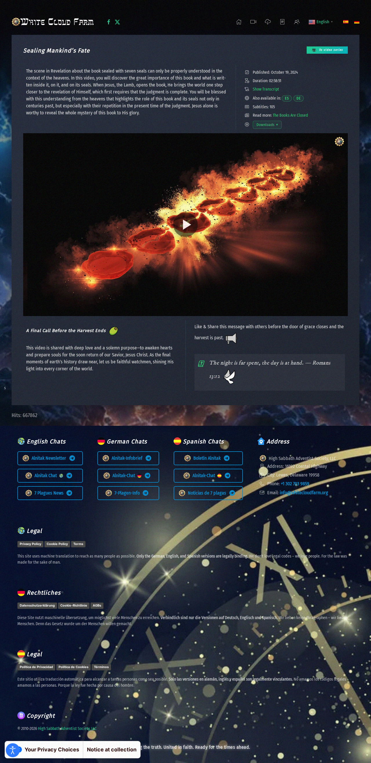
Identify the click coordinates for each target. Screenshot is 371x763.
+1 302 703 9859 (295, 483)
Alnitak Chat (46, 475)
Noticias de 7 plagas (208, 493)
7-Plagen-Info (128, 493)
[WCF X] (117, 21)
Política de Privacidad (36, 667)
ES (288, 98)
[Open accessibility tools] (13, 750)
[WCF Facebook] (109, 21)
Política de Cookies (73, 667)
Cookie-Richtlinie (73, 605)
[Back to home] (54, 21)
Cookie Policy (57, 544)
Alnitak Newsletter (50, 458)
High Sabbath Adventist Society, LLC (67, 728)
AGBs (97, 605)
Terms (78, 544)
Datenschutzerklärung (37, 605)
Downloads (269, 125)
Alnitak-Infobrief (128, 458)
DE (300, 98)
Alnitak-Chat (124, 475)
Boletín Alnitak (208, 458)
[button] (253, 21)
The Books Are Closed (290, 115)
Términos (101, 667)
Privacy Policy (30, 544)
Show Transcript (266, 89)
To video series (331, 50)
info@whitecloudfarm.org (304, 492)
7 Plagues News (50, 493)
